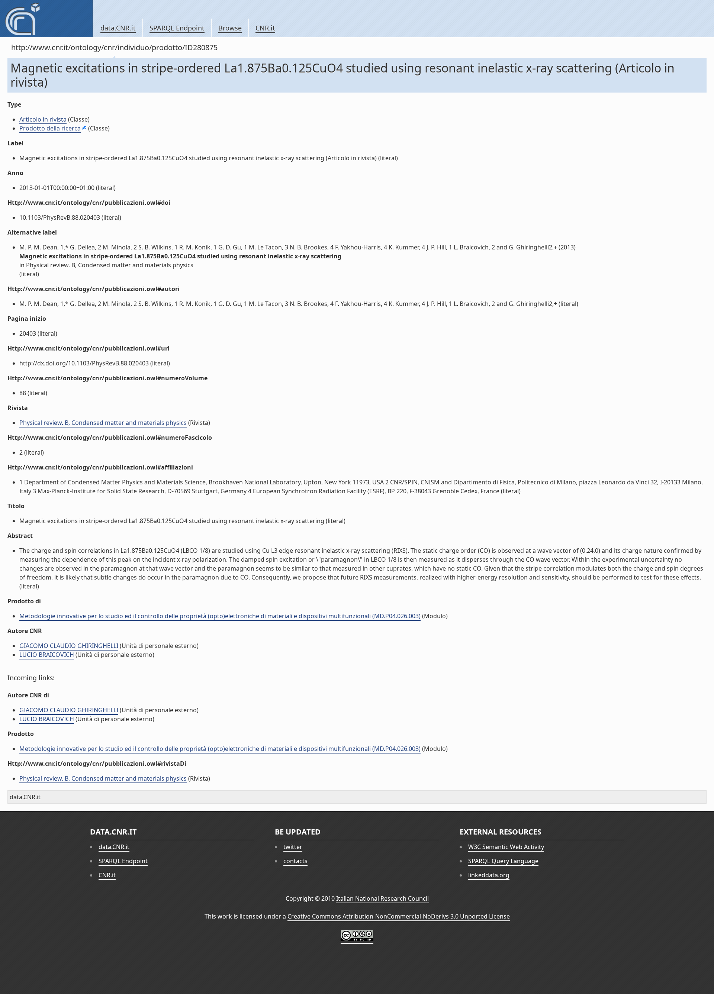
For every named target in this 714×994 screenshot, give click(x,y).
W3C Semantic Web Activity (506, 847)
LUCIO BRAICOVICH (46, 655)
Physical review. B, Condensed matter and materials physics (103, 423)
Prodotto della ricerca (50, 128)
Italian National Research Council (382, 898)
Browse (230, 27)
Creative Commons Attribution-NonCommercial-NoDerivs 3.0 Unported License (398, 916)
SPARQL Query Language (503, 861)
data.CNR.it (118, 27)
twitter (292, 847)
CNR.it (265, 27)
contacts (295, 861)
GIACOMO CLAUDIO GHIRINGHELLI (68, 646)
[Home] (46, 18)
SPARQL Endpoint (177, 27)
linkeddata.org (488, 875)
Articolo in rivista (43, 119)
